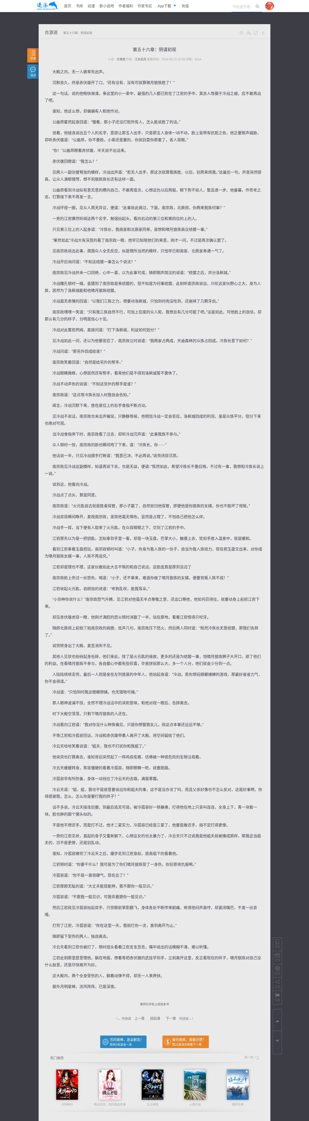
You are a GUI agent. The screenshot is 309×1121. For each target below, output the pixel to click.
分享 (277, 987)
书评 (33, 75)
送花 (277, 973)
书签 (277, 947)
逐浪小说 (47, 6)
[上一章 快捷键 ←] (277, 1020)
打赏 (277, 960)
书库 (79, 6)
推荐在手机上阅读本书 (154, 1004)
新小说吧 (106, 6)
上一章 (139, 1018)
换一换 (250, 1057)
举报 (277, 1000)
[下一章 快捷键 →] (277, 1042)
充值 (185, 6)
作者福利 (126, 6)
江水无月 (140, 59)
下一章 (171, 1018)
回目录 (155, 1018)
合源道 (51, 32)
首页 (67, 6)
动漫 (91, 6)
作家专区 (145, 6)
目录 (33, 58)
